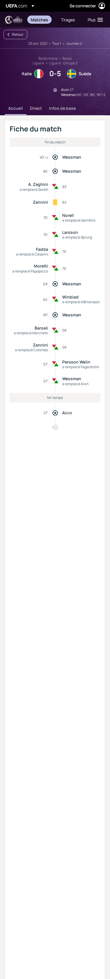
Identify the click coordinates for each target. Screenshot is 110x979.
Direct (36, 108)
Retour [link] (17, 34)
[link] (39, 19)
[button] (94, 19)
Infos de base (62, 108)
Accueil (15, 108)
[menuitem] (41, 19)
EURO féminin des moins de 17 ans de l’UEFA (13, 20)
